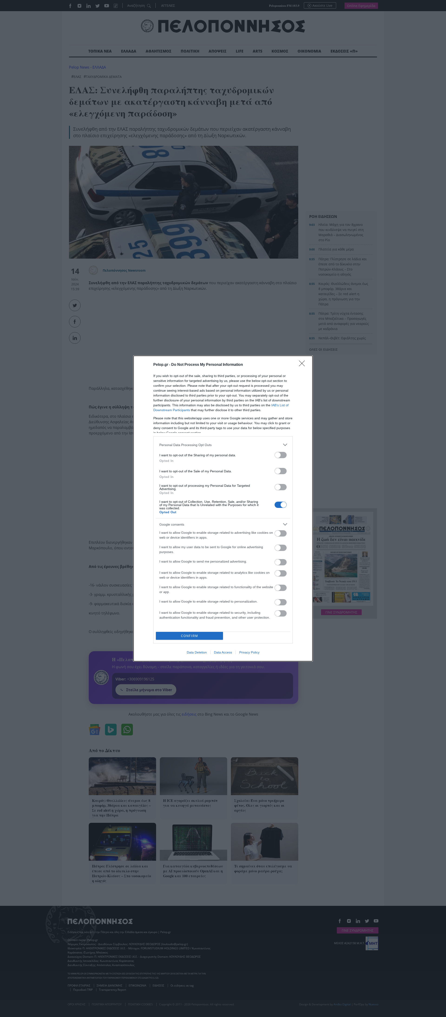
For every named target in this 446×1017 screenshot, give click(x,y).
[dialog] (223, 508)
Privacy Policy (249, 652)
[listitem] (223, 444)
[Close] (303, 364)
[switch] (281, 455)
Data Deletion (197, 652)
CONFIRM (189, 636)
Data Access (223, 652)
